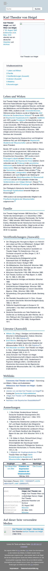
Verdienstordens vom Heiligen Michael (17, 182)
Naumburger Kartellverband (13, 190)
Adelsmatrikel (8, 168)
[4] (14, 192)
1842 (15, 30)
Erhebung (20, 163)
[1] (31, 115)
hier (19, 550)
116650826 (28, 481)
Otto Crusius (37, 466)
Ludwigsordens (20, 172)
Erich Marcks (11, 340)
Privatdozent (20, 120)
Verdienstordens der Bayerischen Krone (17, 161)
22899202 (22, 483)
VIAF (16, 483)
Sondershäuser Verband (21, 115)
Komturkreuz (11, 170)
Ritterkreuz (29, 158)
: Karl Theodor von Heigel (20, 380)
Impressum (14, 568)
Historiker (6, 42)
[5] (15, 201)
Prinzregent (7, 158)
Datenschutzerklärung (29, 568)
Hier (27, 550)
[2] (36, 169)
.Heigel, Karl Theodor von (15, 395)
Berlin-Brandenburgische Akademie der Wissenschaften (21, 456)
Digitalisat (23, 338)
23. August (9, 30)
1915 (9, 35)
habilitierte (41, 118)
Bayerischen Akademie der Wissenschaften (21, 141)
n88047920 (8, 483)
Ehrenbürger (24, 184)
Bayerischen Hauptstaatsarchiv (17, 118)
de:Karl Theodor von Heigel (33, 531)
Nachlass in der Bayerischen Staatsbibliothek (22, 400)
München (8, 32)
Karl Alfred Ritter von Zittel (11, 467)
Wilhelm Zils (10, 333)
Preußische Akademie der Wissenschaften (18, 199)
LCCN (37, 481)
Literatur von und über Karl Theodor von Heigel (23, 391)
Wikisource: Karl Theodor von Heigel (20, 385)
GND (22, 481)
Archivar (6, 44)
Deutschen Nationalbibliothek (25, 393)
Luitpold (15, 158)
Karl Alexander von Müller (15, 347)
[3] (39, 181)
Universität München (32, 110)
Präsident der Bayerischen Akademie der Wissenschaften (24, 470)
